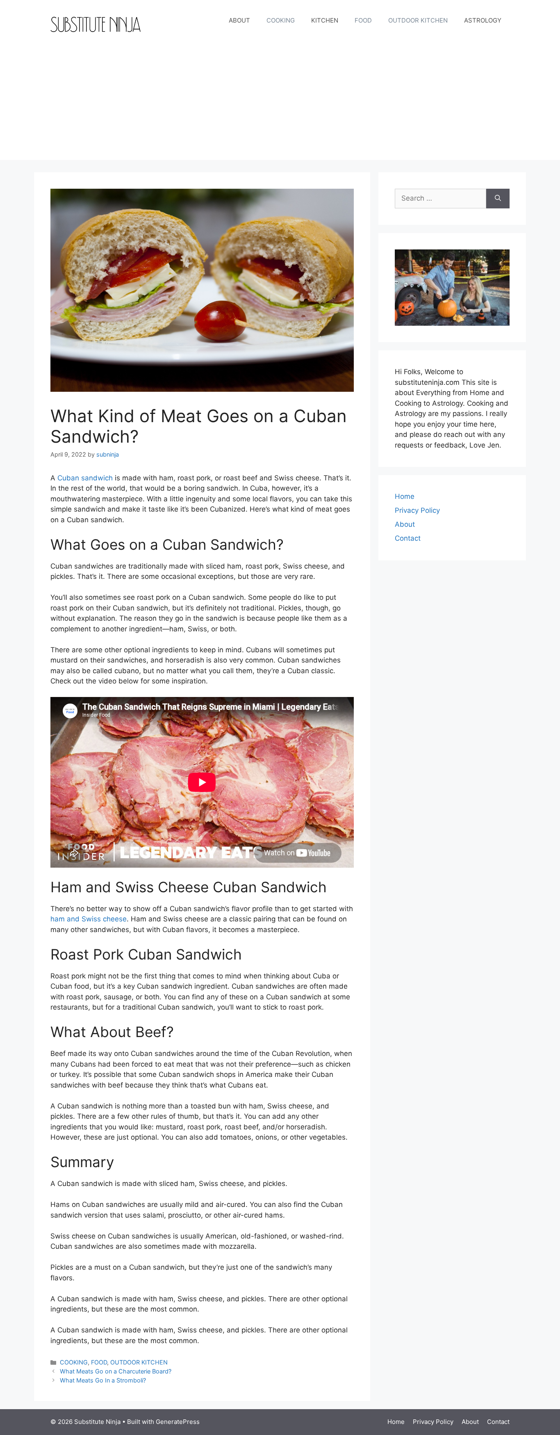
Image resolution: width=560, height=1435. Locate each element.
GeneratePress (178, 1422)
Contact (408, 538)
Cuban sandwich (85, 478)
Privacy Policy (417, 510)
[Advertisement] (280, 102)
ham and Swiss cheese (88, 919)
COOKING (280, 20)
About (405, 524)
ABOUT (239, 20)
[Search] (498, 198)
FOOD (363, 20)
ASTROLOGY (482, 20)
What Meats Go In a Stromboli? (103, 1380)
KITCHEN (324, 20)
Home (404, 496)
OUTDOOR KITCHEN (418, 20)
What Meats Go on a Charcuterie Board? (115, 1371)
